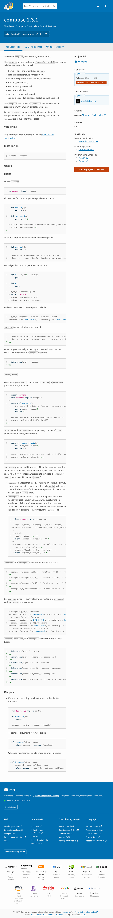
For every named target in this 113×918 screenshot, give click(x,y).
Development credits (67, 840)
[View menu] (98, 6)
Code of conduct (93, 833)
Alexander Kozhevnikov (93, 115)
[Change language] (105, 6)
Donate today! (10, 807)
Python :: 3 (83, 161)
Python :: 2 (83, 157)
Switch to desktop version (15, 851)
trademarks (65, 912)
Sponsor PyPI (64, 837)
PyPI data (79, 73)
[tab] (13, 47)
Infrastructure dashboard (37, 831)
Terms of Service (93, 826)
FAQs (6, 840)
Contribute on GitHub (68, 830)
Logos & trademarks (39, 840)
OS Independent (86, 149)
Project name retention (14, 837)
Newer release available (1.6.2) (91, 82)
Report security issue (94, 830)
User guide (8, 833)
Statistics (35, 836)
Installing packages (12, 826)
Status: (17, 800)
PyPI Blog (35, 826)
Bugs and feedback (66, 826)
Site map (59, 914)
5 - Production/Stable (88, 141)
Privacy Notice (92, 837)
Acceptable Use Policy (95, 840)
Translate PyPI (64, 833)
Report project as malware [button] (91, 169)
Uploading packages (12, 830)
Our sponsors (37, 843)
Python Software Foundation (45, 795)
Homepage (83, 61)
